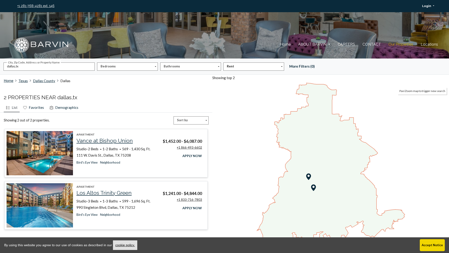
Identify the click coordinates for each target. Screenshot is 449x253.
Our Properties (400, 44)
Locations (429, 44)
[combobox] (49, 66)
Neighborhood (110, 162)
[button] (428, 6)
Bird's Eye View (87, 162)
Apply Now (192, 156)
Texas (23, 81)
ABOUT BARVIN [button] (312, 44)
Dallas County (44, 81)
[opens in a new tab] (40, 153)
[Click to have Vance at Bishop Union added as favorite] (68, 136)
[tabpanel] (106, 181)
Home (285, 44)
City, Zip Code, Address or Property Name (34, 62)
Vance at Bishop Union (104, 141)
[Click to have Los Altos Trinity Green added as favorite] (68, 188)
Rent (230, 66)
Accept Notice (432, 245)
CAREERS (346, 44)
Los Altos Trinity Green (104, 193)
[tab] (12, 108)
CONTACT (371, 44)
